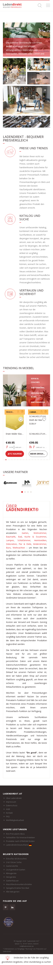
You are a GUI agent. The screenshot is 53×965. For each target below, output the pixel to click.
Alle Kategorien (12, 891)
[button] (22, 492)
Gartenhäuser (12, 880)
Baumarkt (10, 536)
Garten (25, 533)
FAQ (8, 816)
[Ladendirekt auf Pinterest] (6, 907)
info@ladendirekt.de (27, 946)
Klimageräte (11, 873)
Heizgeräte (11, 877)
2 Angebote (35, 412)
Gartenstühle (12, 866)
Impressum (11, 801)
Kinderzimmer (39, 544)
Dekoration (11, 544)
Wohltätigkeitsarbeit (15, 820)
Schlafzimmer (24, 540)
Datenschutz (11, 805)
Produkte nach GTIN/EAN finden (20, 841)
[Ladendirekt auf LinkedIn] (12, 907)
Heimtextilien (40, 540)
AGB (8, 809)
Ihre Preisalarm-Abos (15, 833)
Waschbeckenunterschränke (19, 884)
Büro (8, 547)
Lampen (10, 540)
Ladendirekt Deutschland (17, 844)
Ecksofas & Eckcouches (16, 858)
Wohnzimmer (40, 533)
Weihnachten (19, 547)
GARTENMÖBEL (38, 387)
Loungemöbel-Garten (15, 869)
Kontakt (9, 812)
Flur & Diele (25, 544)
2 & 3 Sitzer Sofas (14, 862)
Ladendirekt (13, 5)
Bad (20, 536)
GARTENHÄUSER (38, 402)
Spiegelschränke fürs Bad (17, 888)
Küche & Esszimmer (35, 536)
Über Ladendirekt (14, 798)
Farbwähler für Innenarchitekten (20, 837)
